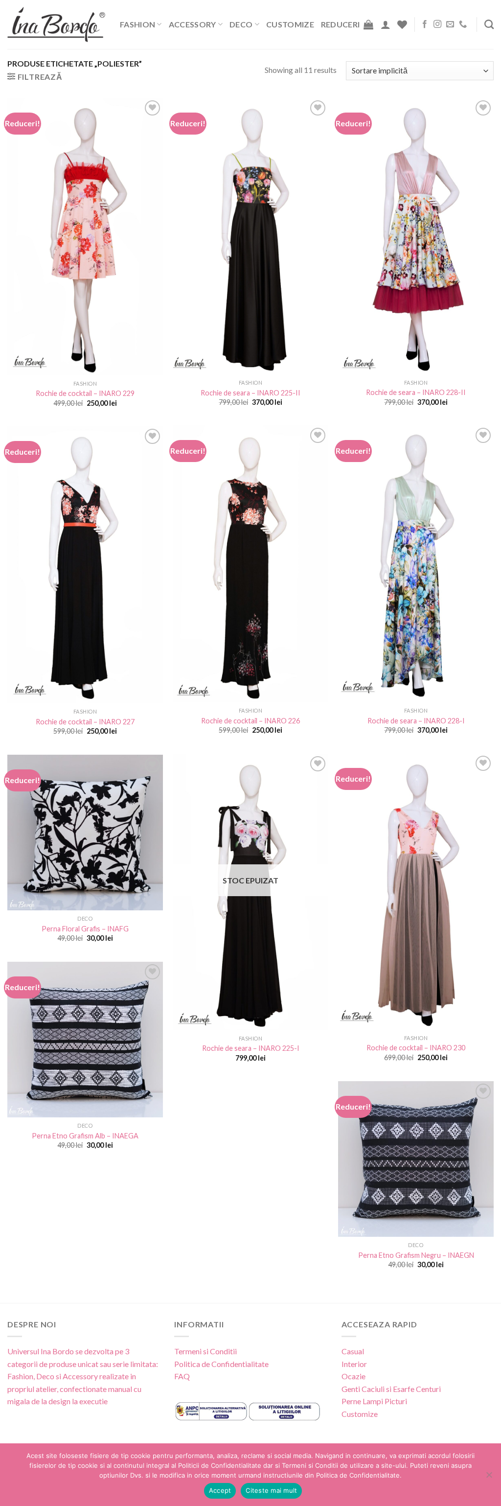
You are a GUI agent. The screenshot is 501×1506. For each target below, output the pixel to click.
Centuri (428, 1388)
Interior (354, 1363)
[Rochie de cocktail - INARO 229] (85, 236)
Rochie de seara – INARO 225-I (250, 1048)
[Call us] (463, 24)
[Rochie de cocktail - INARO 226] (250, 564)
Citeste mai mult (271, 1490)
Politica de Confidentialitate (221, 1363)
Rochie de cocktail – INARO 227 (85, 722)
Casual (353, 1351)
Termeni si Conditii (205, 1351)
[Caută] (489, 24)
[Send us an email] (450, 24)
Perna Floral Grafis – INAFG (85, 929)
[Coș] (368, 24)
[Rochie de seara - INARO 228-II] (416, 236)
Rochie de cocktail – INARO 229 (85, 393)
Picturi (396, 1401)
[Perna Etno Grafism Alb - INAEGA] (85, 1039)
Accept (220, 1490)
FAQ (182, 1376)
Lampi (373, 1401)
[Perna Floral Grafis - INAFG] (85, 832)
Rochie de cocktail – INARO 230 (415, 1047)
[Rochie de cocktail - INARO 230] (416, 891)
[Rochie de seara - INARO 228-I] (416, 564)
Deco (240, 24)
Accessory (192, 24)
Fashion (137, 24)
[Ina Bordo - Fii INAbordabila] (56, 25)
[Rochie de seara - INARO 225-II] (250, 236)
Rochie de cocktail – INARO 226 (250, 721)
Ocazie (353, 1376)
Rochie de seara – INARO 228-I (416, 721)
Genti (351, 1388)
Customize (290, 24)
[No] (489, 1477)
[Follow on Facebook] (425, 24)
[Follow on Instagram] (437, 24)
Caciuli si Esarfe (388, 1388)
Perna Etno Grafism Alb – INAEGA (85, 1136)
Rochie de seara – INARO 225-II (250, 393)
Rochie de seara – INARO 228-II (416, 392)
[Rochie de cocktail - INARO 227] (85, 565)
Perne (351, 1401)
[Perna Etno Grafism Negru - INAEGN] (416, 1159)
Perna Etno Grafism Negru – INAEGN (416, 1255)
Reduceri (340, 24)
